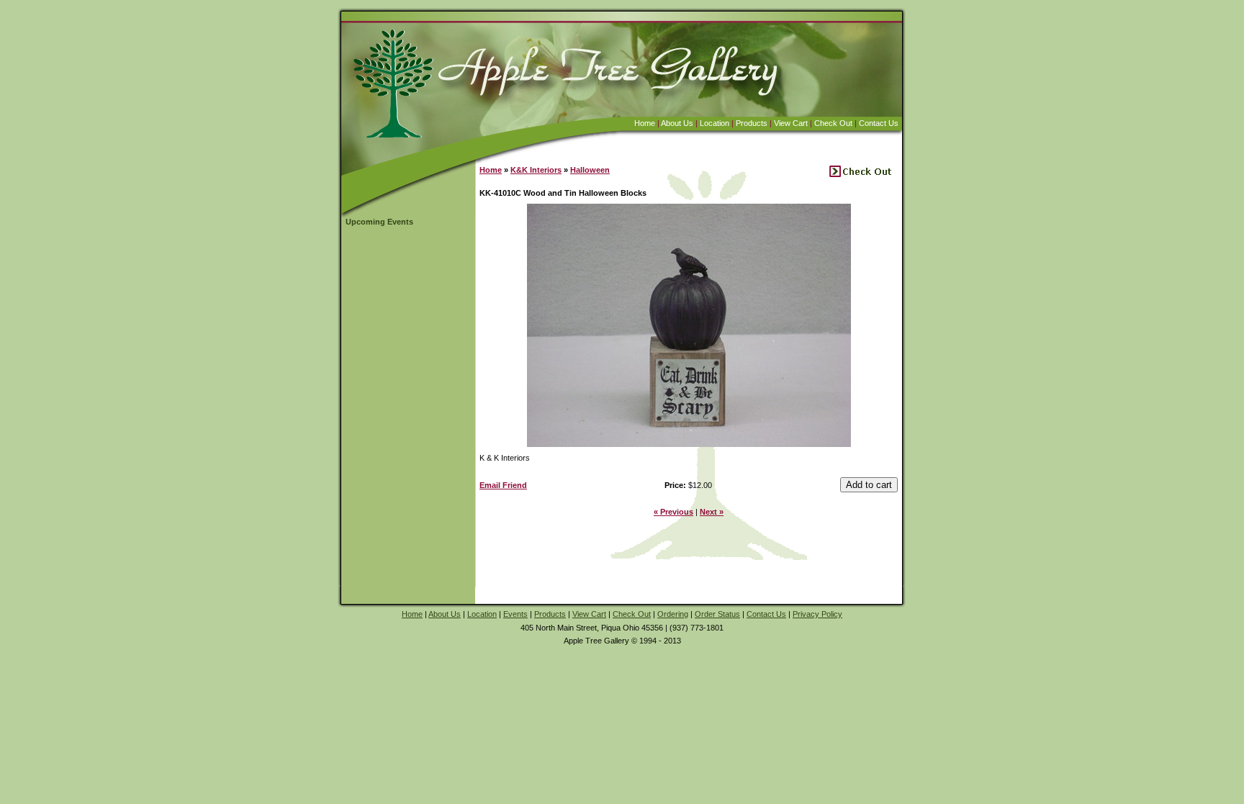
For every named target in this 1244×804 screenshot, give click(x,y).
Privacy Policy (817, 614)
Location (714, 123)
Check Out (833, 123)
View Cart (791, 123)
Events (515, 614)
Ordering (672, 614)
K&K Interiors (536, 170)
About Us (677, 123)
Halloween (590, 170)
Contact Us (878, 123)
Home (644, 123)
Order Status (717, 614)
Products (751, 123)
